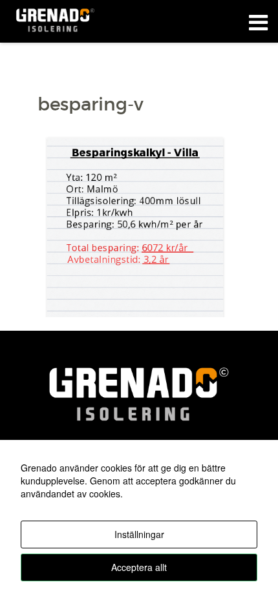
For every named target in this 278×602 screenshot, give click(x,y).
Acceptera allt (139, 567)
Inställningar (139, 534)
